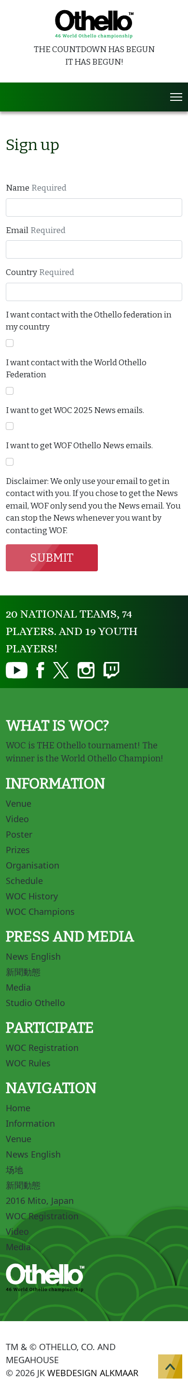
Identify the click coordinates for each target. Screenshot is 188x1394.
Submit (52, 558)
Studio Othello (35, 1002)
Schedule (24, 880)
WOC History (32, 896)
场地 (14, 1169)
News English (33, 956)
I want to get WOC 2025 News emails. (75, 410)
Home (18, 1108)
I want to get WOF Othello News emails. (79, 446)
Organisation (32, 865)
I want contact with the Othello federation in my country (89, 321)
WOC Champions (40, 911)
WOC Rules (28, 1063)
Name (17, 188)
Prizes (18, 850)
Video (17, 819)
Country (21, 272)
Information (30, 1123)
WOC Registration (42, 1047)
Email (17, 230)
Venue (18, 803)
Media (18, 987)
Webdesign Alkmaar (92, 1373)
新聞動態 (23, 972)
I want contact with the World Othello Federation (76, 369)
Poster (19, 834)
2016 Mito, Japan (40, 1200)
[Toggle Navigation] (176, 97)
